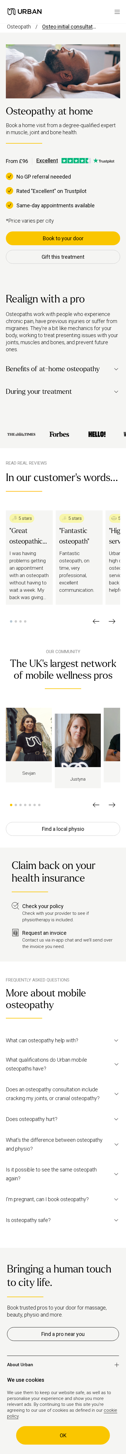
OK (63, 1435)
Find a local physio (63, 829)
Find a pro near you (63, 1334)
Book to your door (63, 238)
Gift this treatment (63, 257)
